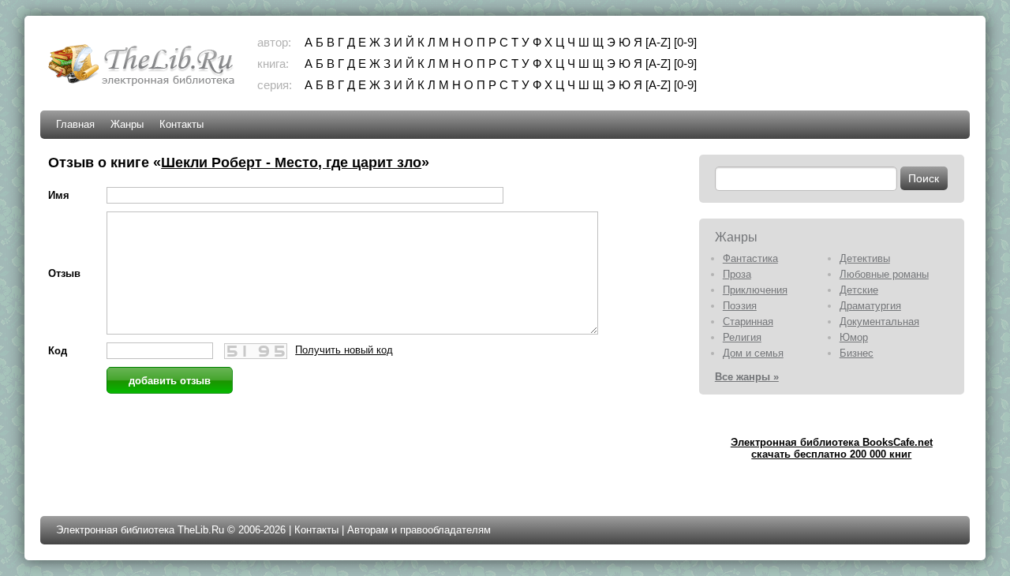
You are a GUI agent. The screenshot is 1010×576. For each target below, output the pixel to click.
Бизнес (856, 353)
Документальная (879, 321)
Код (57, 351)
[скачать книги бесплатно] (143, 84)
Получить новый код (344, 350)
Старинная (748, 321)
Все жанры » (747, 377)
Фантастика (750, 258)
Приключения (755, 290)
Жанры (127, 124)
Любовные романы (884, 274)
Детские (859, 290)
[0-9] (685, 42)
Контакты (181, 124)
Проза (737, 274)
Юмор (854, 337)
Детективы (865, 258)
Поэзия (740, 306)
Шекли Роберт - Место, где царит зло (291, 162)
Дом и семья (753, 353)
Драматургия (870, 306)
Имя (58, 195)
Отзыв (64, 273)
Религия (742, 337)
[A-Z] (658, 42)
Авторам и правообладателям (419, 530)
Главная (75, 124)
